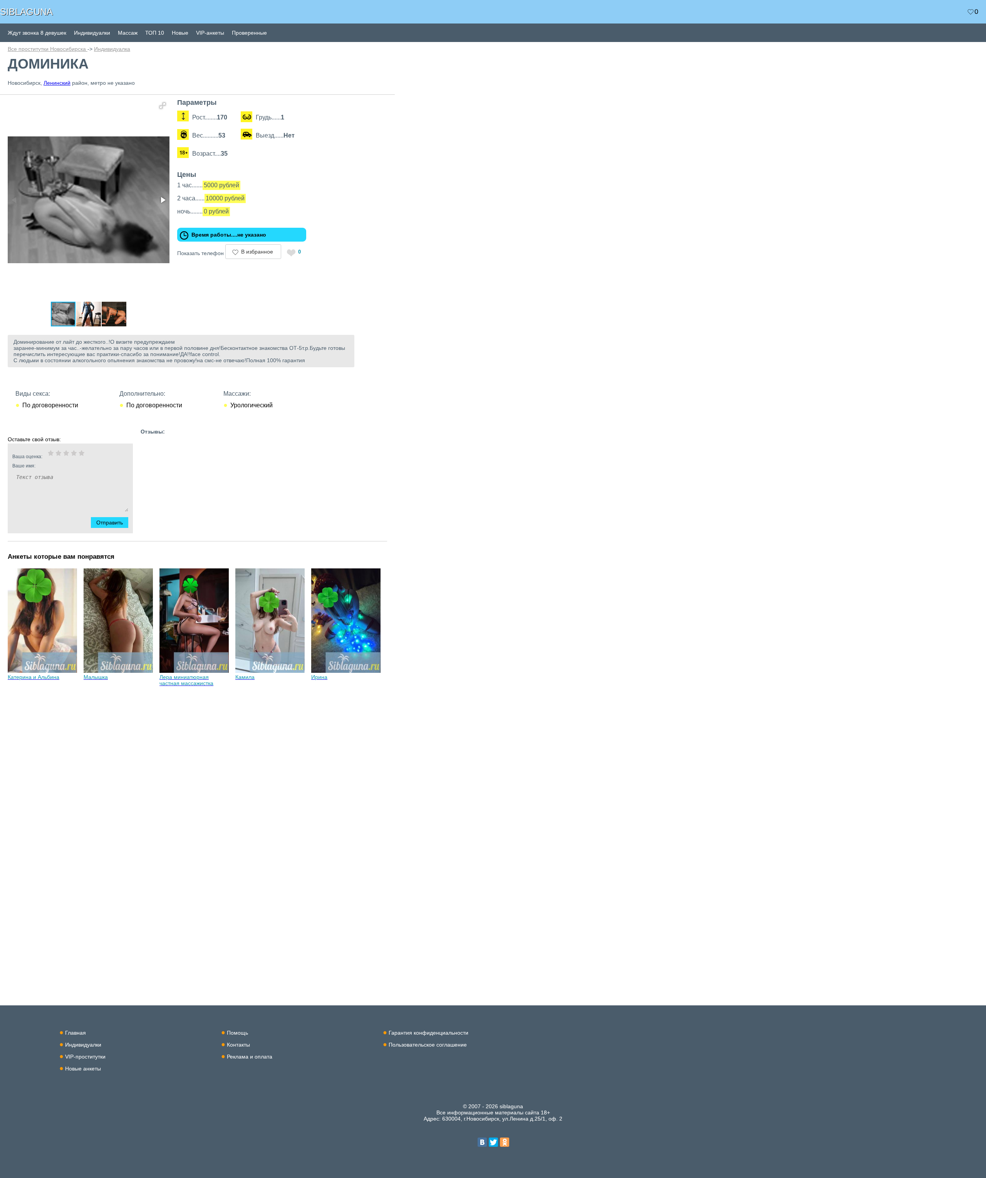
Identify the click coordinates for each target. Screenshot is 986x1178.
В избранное (257, 252)
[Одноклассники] (504, 1142)
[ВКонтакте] (482, 1142)
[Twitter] (493, 1142)
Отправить (109, 522)
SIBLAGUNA (26, 12)
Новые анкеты (83, 1068)
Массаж (128, 33)
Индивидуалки (92, 33)
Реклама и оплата (249, 1057)
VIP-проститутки (85, 1057)
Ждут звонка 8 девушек (37, 33)
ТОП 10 (154, 33)
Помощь (237, 1033)
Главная (75, 1033)
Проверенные (249, 33)
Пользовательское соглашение (428, 1045)
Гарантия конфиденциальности (428, 1033)
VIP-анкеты (210, 33)
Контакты (238, 1045)
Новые (180, 33)
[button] (162, 105)
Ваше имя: (23, 466)
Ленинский (57, 83)
